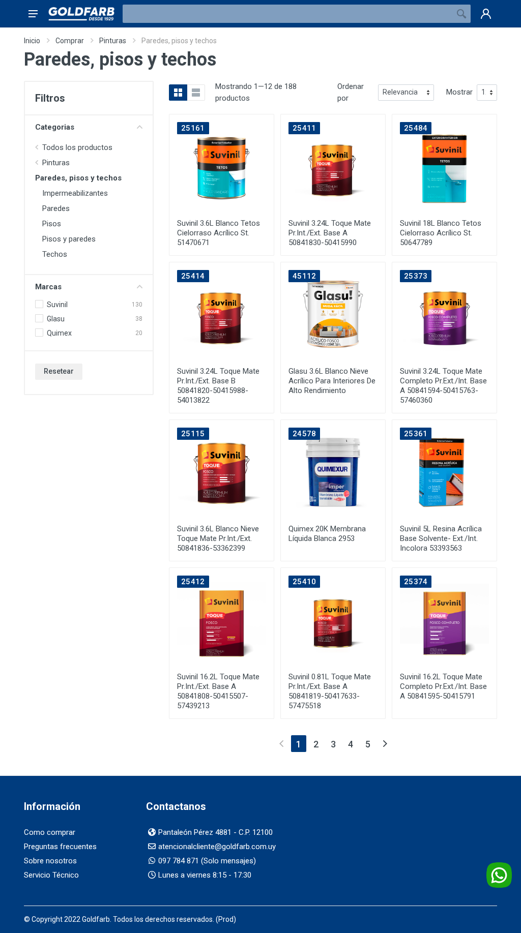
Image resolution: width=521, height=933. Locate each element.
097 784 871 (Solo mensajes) (207, 860)
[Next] (385, 743)
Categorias (54, 127)
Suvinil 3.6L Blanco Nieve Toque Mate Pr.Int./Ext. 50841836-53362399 (218, 538)
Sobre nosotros (50, 860)
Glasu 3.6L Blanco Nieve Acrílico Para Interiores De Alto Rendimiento (331, 381)
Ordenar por (350, 92)
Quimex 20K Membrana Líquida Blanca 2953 (327, 533)
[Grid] (178, 92)
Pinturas (112, 41)
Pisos (51, 223)
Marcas (48, 286)
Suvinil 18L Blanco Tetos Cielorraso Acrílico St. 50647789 (440, 233)
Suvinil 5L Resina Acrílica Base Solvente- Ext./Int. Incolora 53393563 (441, 538)
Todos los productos (77, 147)
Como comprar (49, 832)
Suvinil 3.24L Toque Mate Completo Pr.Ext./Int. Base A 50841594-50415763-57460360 (443, 386)
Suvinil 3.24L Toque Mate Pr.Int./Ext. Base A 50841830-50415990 (329, 233)
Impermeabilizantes (75, 193)
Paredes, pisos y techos (78, 178)
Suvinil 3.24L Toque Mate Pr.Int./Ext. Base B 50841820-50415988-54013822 (218, 386)
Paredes (56, 208)
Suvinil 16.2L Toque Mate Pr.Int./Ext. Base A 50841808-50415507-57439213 (218, 691)
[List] (196, 92)
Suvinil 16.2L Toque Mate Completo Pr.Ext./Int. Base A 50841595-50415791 (443, 686)
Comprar (69, 41)
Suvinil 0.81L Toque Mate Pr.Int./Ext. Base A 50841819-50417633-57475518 (329, 691)
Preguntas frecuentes (60, 846)
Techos (54, 254)
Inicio (32, 41)
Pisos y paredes (69, 239)
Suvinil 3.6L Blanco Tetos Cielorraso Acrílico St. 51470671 (218, 233)
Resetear (59, 371)
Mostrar (459, 92)
